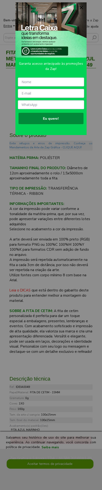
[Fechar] (81, 7)
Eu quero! (51, 118)
